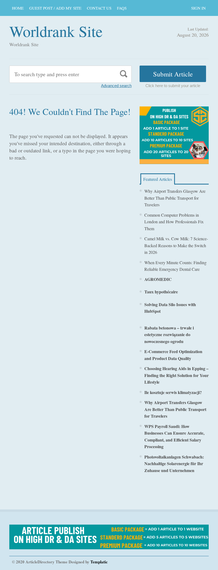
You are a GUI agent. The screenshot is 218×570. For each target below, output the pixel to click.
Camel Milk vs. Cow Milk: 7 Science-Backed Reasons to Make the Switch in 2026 (176, 245)
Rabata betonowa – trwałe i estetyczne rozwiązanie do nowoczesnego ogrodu (169, 334)
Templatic (99, 562)
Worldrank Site (56, 31)
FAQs (122, 8)
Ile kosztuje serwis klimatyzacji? (173, 392)
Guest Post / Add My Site (55, 8)
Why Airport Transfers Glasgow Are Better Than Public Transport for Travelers (175, 197)
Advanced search (116, 85)
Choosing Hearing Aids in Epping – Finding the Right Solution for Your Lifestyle (176, 375)
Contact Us (99, 8)
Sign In (198, 8)
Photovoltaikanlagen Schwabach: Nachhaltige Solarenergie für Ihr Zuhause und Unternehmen (174, 463)
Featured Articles (157, 179)
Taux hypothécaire (161, 292)
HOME (18, 8)
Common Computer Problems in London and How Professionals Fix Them (174, 221)
